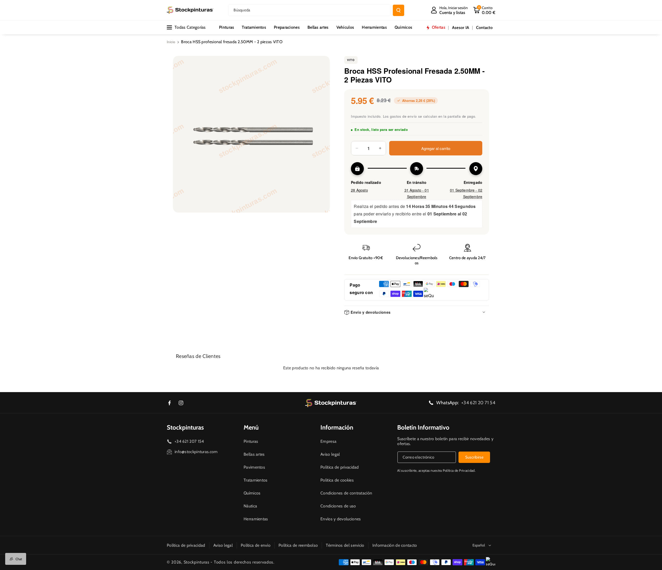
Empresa (328, 441)
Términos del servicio (345, 545)
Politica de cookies (337, 480)
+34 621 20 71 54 (478, 403)
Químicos (252, 493)
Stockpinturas (185, 427)
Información (336, 427)
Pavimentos (254, 467)
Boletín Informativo (423, 427)
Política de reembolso (298, 545)
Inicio (171, 41)
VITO (351, 60)
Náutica (250, 506)
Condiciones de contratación (346, 493)
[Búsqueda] (398, 10)
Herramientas (256, 518)
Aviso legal (330, 454)
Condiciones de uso (338, 506)
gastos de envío (403, 116)
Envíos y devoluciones (340, 518)
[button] (484, 10)
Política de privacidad (339, 467)
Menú (251, 427)
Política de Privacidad (459, 470)
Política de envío (255, 545)
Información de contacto (394, 545)
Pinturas (251, 441)
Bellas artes (254, 454)
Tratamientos (256, 480)
